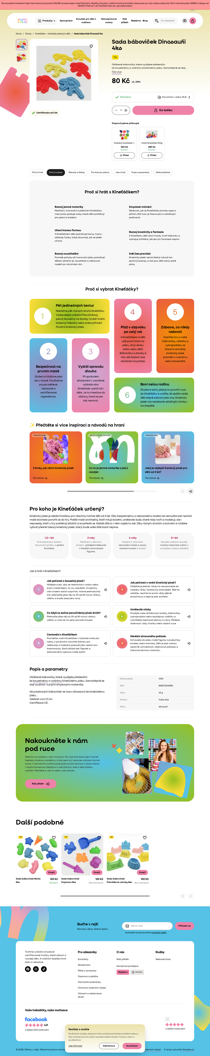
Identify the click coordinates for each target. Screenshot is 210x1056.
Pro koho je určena (100, 173)
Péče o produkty (87, 971)
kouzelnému (122, 68)
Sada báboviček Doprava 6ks (70, 880)
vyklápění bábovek (95, 545)
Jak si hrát (120, 173)
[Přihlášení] (184, 20)
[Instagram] (36, 969)
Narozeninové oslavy (109, 21)
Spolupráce (66, 21)
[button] (91, 45)
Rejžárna (136, 21)
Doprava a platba (88, 976)
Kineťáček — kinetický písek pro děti (52, 34)
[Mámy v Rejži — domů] (22, 21)
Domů (19, 34)
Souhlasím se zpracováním (145, 933)
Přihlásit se (184, 926)
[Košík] (192, 20)
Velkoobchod (162, 959)
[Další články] (190, 491)
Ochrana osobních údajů (92, 988)
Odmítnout (109, 1046)
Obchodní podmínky (89, 982)
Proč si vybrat (55, 173)
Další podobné (163, 173)
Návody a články (77, 173)
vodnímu (136, 68)
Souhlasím (132, 1046)
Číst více (117, 72)
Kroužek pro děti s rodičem (86, 21)
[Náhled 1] (21, 44)
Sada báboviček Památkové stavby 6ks (119, 880)
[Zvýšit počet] (126, 110)
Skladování (84, 965)
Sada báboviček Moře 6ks (28, 880)
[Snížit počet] (116, 110)
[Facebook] (28, 969)
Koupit (51, 872)
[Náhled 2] (21, 57)
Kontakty (83, 959)
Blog (145, 21)
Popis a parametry (140, 173)
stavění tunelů (128, 548)
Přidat (126, 155)
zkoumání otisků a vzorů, (133, 545)
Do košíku (165, 110)
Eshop (28, 34)
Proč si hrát (37, 173)
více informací (75, 1046)
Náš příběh (124, 21)
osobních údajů (159, 933)
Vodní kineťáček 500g (151, 143)
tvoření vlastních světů (173, 545)
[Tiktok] (44, 969)
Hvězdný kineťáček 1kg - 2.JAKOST (124, 143)
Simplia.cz (188, 1050)
